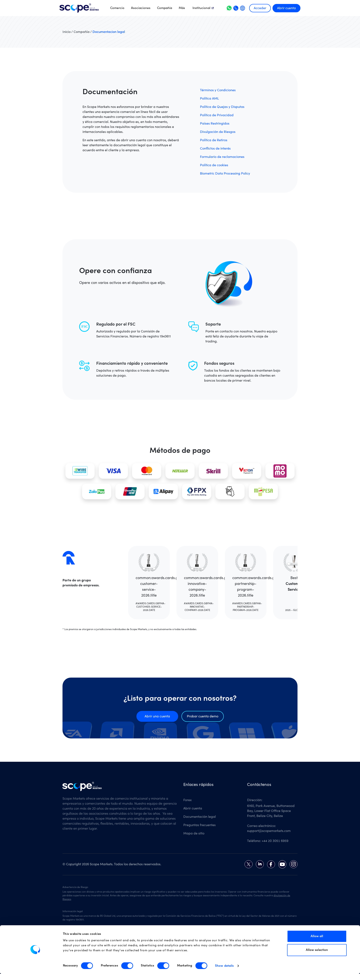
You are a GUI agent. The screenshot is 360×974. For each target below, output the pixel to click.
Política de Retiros (213, 140)
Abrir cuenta (286, 8)
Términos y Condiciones (218, 90)
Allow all (317, 936)
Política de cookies (214, 165)
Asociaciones (140, 8)
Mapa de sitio (193, 833)
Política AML (209, 98)
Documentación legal (199, 817)
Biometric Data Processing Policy (225, 173)
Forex (187, 800)
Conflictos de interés (215, 148)
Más (182, 8)
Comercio (117, 8)
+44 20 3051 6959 (275, 841)
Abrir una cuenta (157, 716)
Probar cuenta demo (202, 716)
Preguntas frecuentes (199, 825)
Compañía (164, 8)
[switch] (127, 965)
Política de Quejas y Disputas (222, 107)
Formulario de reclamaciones (222, 157)
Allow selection (317, 950)
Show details (224, 966)
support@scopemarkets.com (269, 831)
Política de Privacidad (217, 115)
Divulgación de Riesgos (217, 132)
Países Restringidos (214, 123)
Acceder (260, 8)
